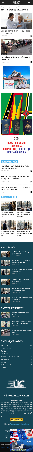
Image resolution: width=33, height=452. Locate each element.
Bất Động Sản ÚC (7, 354)
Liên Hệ (3, 362)
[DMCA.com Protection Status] (16, 419)
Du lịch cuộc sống (7, 365)
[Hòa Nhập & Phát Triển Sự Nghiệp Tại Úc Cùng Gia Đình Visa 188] (8, 206)
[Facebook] (6, 437)
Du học (3, 368)
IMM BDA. (4, 446)
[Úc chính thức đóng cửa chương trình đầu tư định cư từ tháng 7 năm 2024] (21, 440)
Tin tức (3, 351)
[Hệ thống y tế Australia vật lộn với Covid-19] (16, 47)
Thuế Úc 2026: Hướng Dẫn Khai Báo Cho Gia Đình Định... (23, 214)
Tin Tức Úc (3, 27)
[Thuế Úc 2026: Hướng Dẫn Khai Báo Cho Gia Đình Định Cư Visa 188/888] (24, 206)
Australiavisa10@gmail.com (19, 424)
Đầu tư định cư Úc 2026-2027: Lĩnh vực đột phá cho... (8, 233)
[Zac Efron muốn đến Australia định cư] (5, 315)
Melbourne (5, 359)
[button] (30, 2)
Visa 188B (6, 448)
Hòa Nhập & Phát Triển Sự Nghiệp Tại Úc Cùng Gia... (7, 214)
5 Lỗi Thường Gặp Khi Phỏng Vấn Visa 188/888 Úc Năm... (24, 233)
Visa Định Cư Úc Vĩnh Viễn (10, 357)
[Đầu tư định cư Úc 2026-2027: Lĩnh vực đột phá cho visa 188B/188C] (8, 225)
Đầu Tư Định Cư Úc (7, 348)
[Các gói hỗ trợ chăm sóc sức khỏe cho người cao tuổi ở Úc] (16, 21)
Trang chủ (3, 7)
